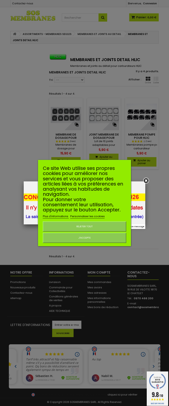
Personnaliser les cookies (87, 216)
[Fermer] (146, 180)
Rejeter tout (84, 226)
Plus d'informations (56, 216)
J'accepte (85, 237)
